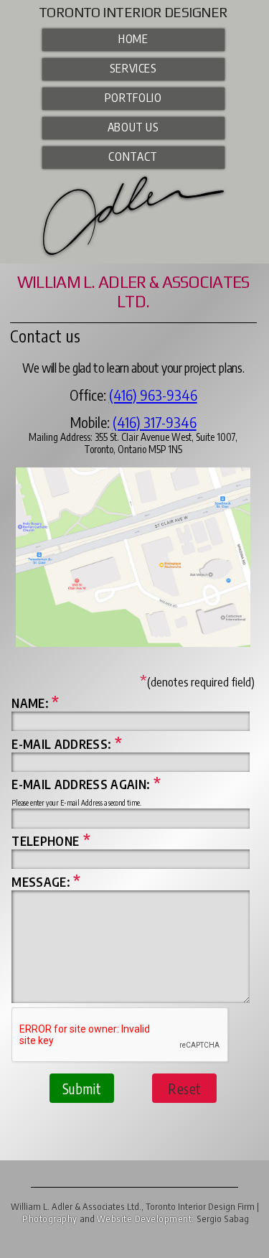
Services (133, 68)
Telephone (50, 841)
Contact (132, 156)
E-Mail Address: (66, 744)
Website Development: (145, 1218)
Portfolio (133, 97)
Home (133, 38)
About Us (133, 127)
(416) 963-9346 (153, 395)
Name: (35, 703)
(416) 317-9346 (155, 422)
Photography (49, 1218)
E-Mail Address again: (86, 784)
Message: (45, 882)
